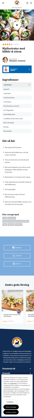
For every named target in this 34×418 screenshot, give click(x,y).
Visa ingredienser (17, 7)
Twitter (18, 255)
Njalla (5, 224)
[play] (17, 25)
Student (11, 224)
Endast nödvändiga (11, 407)
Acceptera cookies (11, 412)
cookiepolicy (13, 383)
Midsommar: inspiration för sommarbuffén (15, 221)
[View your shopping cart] (27, 3)
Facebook (18, 247)
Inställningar (10, 402)
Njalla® (6, 89)
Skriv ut (18, 264)
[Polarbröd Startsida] (17, 342)
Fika (4, 218)
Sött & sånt (11, 218)
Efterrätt (18, 224)
